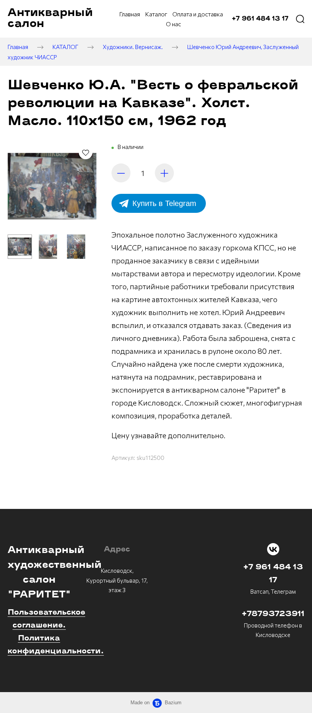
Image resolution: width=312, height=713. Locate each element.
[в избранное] (85, 152)
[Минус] (121, 172)
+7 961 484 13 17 (273, 574)
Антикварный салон (50, 19)
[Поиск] (300, 19)
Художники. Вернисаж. (133, 46)
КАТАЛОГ (65, 46)
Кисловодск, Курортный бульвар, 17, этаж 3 (117, 580)
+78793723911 (273, 614)
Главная (18, 46)
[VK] (273, 549)
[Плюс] (164, 172)
